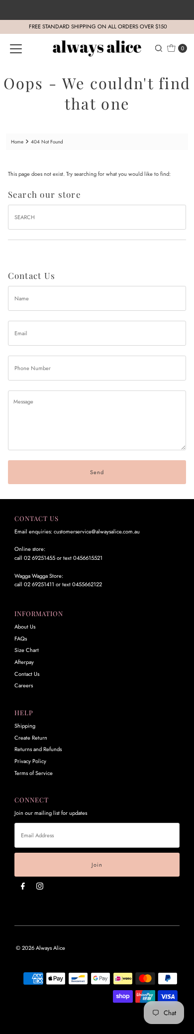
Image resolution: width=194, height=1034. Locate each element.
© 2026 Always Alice (40, 948)
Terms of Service (33, 773)
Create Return (30, 738)
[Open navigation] (15, 48)
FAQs (20, 639)
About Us (24, 627)
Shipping (24, 726)
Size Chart (26, 650)
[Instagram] (39, 886)
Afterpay (24, 662)
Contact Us (26, 674)
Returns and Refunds (38, 749)
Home (17, 141)
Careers (23, 685)
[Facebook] (23, 886)
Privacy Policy (30, 761)
